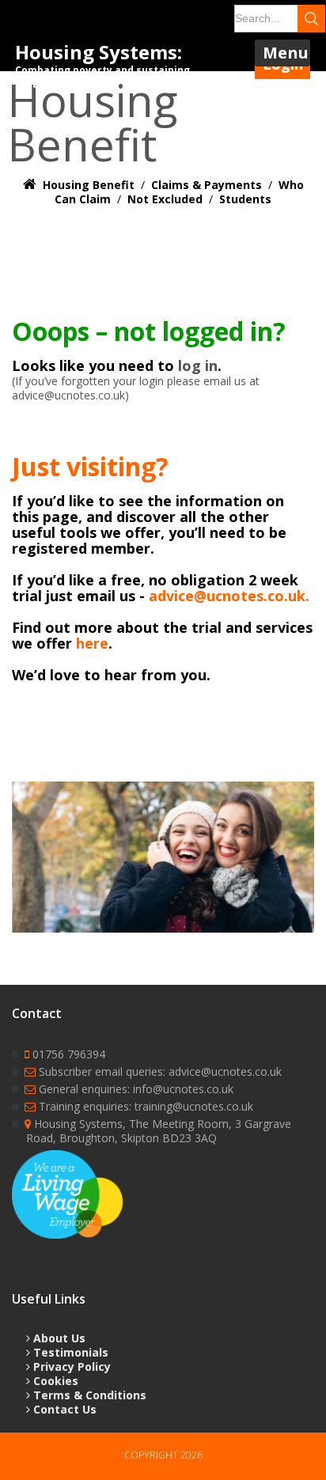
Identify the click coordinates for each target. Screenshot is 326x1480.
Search (311, 18)
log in (198, 365)
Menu (286, 52)
